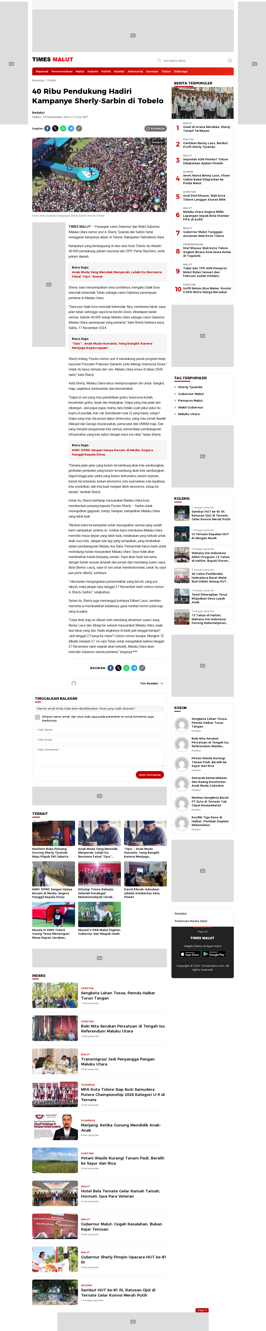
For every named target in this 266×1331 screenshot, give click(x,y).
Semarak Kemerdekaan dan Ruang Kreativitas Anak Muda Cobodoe (209, 781)
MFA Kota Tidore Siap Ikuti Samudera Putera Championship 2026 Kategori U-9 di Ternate (123, 1094)
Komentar (158, 128)
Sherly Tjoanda (190, 387)
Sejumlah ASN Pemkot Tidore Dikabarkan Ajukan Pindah (205, 161)
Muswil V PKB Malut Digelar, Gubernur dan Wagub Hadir (99, 932)
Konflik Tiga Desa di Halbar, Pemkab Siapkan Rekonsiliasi (210, 821)
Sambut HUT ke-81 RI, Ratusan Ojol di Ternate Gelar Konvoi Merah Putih (118, 1293)
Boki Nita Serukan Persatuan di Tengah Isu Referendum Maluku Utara (123, 1029)
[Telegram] (71, 128)
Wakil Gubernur (190, 407)
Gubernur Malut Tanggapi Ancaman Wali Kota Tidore (203, 234)
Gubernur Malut (191, 394)
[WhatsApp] (63, 128)
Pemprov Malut (190, 400)
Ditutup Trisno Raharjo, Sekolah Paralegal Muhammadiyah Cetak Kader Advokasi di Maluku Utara (98, 897)
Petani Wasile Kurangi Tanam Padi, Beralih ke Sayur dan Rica (122, 1161)
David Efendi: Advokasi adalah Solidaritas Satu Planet (142, 893)
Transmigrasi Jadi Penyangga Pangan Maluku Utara (118, 1062)
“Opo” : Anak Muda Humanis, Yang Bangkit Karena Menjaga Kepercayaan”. (112, 346)
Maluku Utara (189, 414)
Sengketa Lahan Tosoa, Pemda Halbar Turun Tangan (118, 996)
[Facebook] (47, 128)
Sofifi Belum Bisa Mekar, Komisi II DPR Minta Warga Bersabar (207, 290)
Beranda (38, 80)
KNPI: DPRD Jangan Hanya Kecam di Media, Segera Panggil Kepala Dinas (112, 452)
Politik (51, 80)
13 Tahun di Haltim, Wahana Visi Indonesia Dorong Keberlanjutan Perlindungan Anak (209, 621)
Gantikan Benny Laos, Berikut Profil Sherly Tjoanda (205, 145)
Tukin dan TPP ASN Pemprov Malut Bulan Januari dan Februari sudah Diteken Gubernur (205, 274)
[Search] (230, 60)
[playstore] (214, 954)
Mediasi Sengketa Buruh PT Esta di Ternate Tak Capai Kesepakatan (210, 801)
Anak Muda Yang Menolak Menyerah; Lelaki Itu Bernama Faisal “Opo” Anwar (117, 274)
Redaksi (38, 112)
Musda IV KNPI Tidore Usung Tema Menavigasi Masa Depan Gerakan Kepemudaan (50, 935)
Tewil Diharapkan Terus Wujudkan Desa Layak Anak (209, 598)
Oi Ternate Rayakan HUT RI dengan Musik (210, 536)
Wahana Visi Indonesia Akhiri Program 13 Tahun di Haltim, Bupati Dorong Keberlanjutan (211, 558)
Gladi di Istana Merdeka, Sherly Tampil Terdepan (206, 129)
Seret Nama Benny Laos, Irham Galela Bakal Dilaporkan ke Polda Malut (206, 179)
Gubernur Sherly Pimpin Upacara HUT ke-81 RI (123, 1260)
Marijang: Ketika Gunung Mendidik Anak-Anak (121, 1128)
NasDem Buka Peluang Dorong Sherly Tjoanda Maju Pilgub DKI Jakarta (50, 852)
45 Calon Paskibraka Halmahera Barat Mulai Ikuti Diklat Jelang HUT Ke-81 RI (209, 579)
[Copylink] (79, 128)
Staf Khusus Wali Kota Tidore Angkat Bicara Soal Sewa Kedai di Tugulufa (207, 251)
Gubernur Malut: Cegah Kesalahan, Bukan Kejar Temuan (121, 1227)
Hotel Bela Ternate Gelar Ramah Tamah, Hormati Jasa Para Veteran (120, 1194)
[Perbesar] (99, 209)
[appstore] (190, 954)
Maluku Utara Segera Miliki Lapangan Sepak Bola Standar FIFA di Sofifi (206, 215)
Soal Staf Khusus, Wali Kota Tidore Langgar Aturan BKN (204, 197)
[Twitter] (55, 128)
